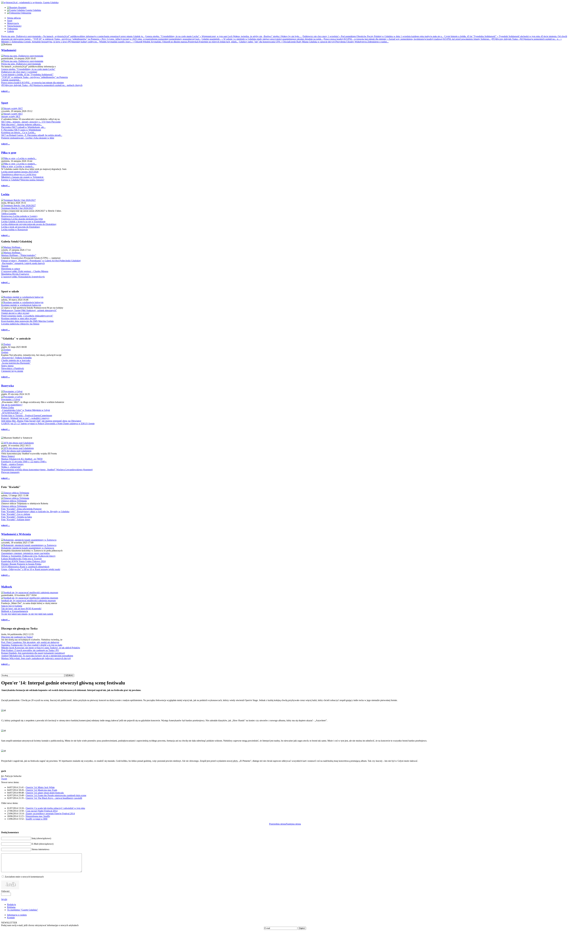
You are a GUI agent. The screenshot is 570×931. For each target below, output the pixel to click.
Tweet (4, 778)
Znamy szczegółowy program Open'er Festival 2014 (50, 813)
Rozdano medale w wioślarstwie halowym (21, 305)
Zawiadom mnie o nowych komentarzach (24, 876)
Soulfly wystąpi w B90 (36, 819)
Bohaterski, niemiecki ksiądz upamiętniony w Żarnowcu (27, 548)
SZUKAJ (69, 675)
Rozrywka (7, 385)
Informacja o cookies (17, 915)
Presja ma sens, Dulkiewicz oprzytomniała (21, 64)
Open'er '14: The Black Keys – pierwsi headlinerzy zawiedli (54, 798)
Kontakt (11, 917)
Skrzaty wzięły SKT (10, 116)
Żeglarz (4, 352)
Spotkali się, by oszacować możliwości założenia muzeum (28, 600)
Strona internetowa (40, 849)
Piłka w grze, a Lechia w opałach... (17, 166)
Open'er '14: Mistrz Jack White (40, 787)
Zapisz (302, 928)
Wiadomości (8, 50)
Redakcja (11, 904)
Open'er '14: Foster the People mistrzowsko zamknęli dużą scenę (56, 795)
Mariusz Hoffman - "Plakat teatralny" (18, 255)
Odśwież (5, 891)
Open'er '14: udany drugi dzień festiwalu (45, 792)
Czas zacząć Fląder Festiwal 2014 (41, 811)
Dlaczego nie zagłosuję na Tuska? (17, 637)
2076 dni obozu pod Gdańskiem (16, 451)
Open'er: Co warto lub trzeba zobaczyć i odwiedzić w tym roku (55, 808)
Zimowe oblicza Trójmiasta (14, 501)
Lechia (5, 194)
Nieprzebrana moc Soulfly (38, 816)
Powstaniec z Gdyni (10, 399)
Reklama (11, 907)
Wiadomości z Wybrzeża (16, 534)
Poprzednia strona (277, 824)
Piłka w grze (8, 152)
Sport (4, 102)
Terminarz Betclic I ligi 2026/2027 (17, 208)
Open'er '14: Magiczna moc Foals (41, 790)
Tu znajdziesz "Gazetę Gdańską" (22, 910)
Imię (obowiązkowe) (41, 838)
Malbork (6, 586)
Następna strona (293, 824)
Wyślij (4, 899)
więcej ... (5, 91)
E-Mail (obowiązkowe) (42, 844)
